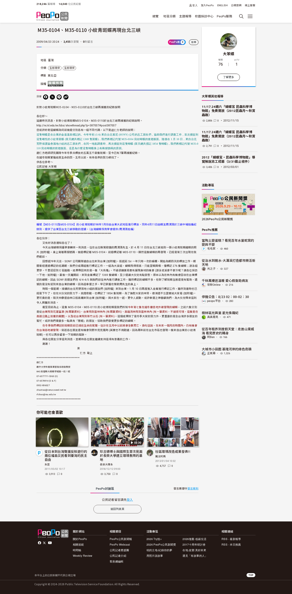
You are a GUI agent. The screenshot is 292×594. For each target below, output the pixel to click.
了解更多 (228, 77)
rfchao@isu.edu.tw (46, 394)
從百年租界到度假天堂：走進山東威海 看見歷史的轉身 (228, 331)
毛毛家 (211, 248)
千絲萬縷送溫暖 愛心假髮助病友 (225, 280)
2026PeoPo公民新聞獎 (217, 219)
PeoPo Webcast (120, 544)
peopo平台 (214, 301)
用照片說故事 (155, 556)
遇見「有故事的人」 (194, 556)
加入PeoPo (207, 5)
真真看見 (212, 317)
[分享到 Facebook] (45, 97)
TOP (251, 575)
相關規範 (78, 544)
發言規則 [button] (192, 488)
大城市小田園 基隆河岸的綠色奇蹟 (227, 349)
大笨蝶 (228, 53)
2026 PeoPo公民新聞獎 (161, 544)
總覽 (155, 16)
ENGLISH (222, 5)
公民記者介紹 (118, 556)
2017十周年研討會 (193, 544)
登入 (195, 5)
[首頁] (52, 16)
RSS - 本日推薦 (231, 544)
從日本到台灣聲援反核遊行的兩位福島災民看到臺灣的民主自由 (66, 455)
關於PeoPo (80, 539)
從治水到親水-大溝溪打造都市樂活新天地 (228, 262)
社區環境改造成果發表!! (172, 451)
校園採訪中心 (204, 16)
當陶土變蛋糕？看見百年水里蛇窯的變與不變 (228, 242)
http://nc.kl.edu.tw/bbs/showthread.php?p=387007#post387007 (76, 125)
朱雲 (47, 464)
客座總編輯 (117, 561)
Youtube (50, 543)
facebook (40, 543)
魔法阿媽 (160, 456)
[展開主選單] (250, 16)
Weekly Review (82, 556)
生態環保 (55, 68)
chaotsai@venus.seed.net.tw (51, 390)
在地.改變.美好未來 (194, 550)
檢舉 (193, 42)
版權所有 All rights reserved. (56, 83)
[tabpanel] (117, 499)
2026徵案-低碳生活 (194, 539)
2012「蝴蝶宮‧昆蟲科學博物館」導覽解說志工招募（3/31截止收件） (228, 159)
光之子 (211, 268)
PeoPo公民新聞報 (121, 539)
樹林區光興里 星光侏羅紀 (220, 312)
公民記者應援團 (119, 550)
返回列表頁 (117, 509)
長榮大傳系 (106, 464)
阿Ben (211, 337)
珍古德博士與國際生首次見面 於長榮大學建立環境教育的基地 (121, 455)
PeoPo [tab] (105, 488)
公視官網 (236, 5)
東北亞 (52, 75)
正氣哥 (211, 353)
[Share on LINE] (59, 97)
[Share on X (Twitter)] (52, 97)
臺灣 (51, 60)
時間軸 (77, 550)
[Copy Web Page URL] (65, 97)
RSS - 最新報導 (231, 539)
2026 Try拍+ (154, 539)
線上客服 (250, 5)
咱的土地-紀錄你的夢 (159, 550)
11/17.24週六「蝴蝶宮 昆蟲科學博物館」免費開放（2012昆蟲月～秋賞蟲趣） (228, 111)
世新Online (214, 284)
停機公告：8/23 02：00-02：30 (225, 296)
